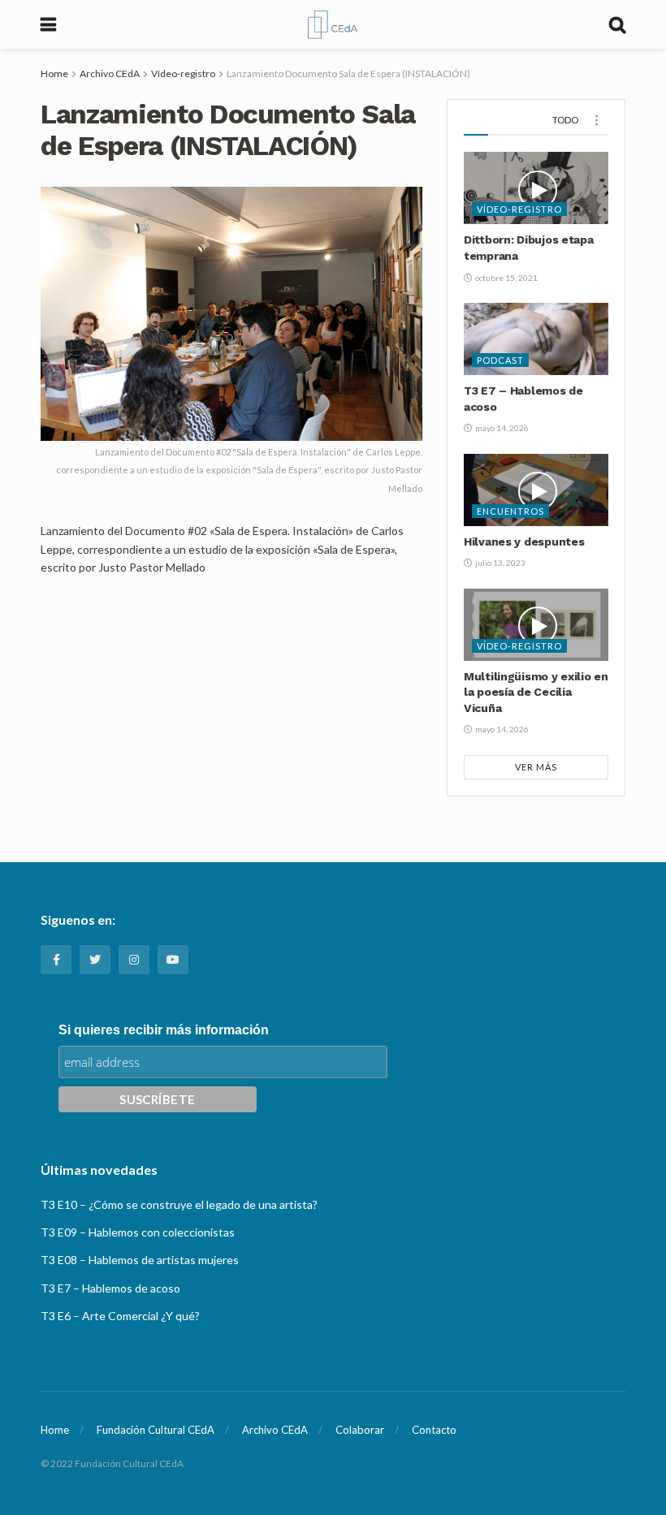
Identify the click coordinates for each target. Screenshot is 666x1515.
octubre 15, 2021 (506, 278)
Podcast (500, 360)
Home (54, 73)
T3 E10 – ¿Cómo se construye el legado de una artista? (179, 1204)
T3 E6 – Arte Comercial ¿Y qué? (120, 1316)
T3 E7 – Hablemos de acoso (110, 1288)
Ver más (536, 767)
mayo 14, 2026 (501, 428)
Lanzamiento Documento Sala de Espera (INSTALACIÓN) (348, 73)
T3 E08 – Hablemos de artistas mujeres (140, 1260)
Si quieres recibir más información (163, 1030)
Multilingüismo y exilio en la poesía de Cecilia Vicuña (536, 692)
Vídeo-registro (183, 73)
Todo (565, 119)
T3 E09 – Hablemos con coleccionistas (138, 1232)
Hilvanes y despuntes (524, 541)
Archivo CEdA (110, 73)
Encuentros (510, 511)
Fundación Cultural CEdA (155, 1429)
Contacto (434, 1429)
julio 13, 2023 (499, 563)
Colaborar (359, 1429)
